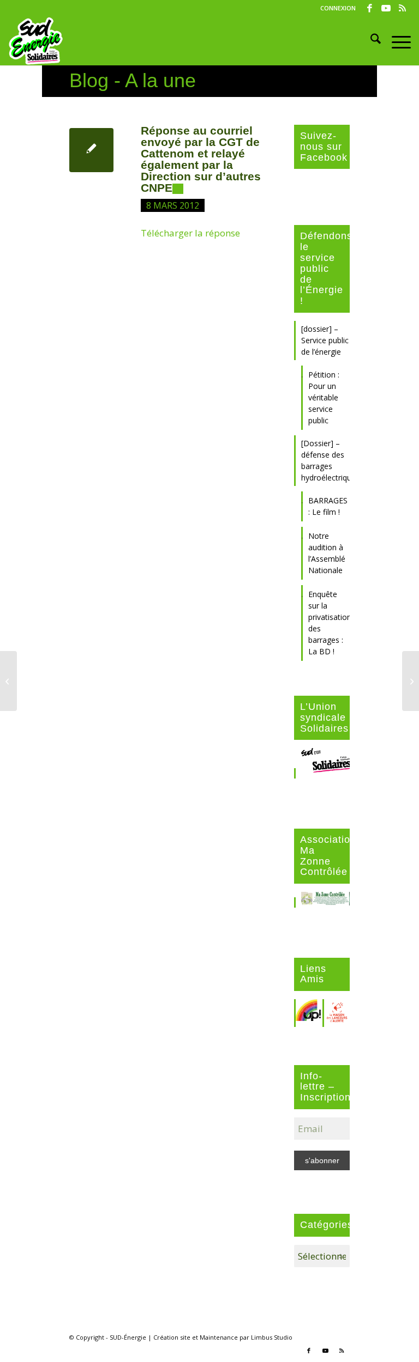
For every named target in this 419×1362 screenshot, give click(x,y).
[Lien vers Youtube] (386, 8)
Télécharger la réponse (190, 233)
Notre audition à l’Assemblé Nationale (326, 553)
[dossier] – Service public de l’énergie (325, 340)
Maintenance (219, 1337)
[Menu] (396, 40)
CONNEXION (338, 8)
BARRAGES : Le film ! (328, 506)
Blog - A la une (132, 80)
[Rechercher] (370, 40)
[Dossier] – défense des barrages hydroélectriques (325, 460)
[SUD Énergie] (35, 40)
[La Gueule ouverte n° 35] (8, 681)
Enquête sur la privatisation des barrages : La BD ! (329, 622)
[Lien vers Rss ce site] (402, 8)
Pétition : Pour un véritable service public (323, 397)
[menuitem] (335, 8)
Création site (171, 1337)
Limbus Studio (271, 1337)
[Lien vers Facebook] (370, 8)
